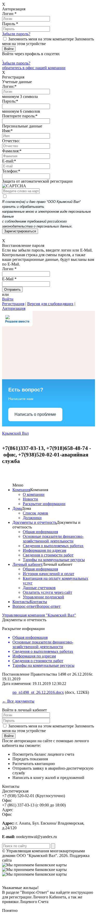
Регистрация (13, 304)
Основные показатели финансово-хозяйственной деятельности (53, 538)
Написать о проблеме (35, 414)
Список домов (35, 513)
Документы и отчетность (34, 522)
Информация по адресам (44, 550)
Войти (7, 299)
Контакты (21, 601)
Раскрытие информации (44, 504)
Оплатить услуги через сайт (47, 592)
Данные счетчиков (39, 587)
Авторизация (13, 308)
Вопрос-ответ (24, 606)
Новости (30, 499)
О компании (33, 494)
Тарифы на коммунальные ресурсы (54, 559)
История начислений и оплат (48, 573)
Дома (17, 508)
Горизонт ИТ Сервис (31, 860)
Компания (21, 490)
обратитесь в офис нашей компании (33, 68)
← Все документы (18, 701)
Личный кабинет (27, 564)
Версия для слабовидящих (50, 304)
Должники (32, 518)
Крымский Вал (15, 433)
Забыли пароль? (16, 34)
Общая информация (40, 532)
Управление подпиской (43, 597)
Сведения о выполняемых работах (53, 546)
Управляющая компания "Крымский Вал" (39, 615)
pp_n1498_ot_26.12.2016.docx (38, 692)
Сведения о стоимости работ (48, 555)
